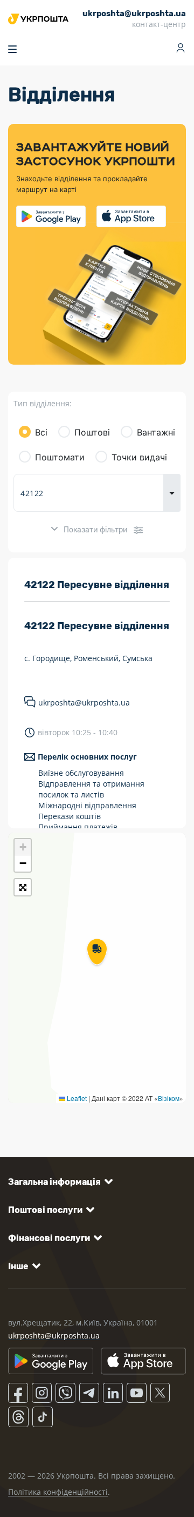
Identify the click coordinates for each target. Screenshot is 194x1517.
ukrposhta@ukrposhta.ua (84, 702)
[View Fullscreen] (23, 887)
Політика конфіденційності (58, 1492)
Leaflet (76, 1098)
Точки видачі (139, 457)
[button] (97, 953)
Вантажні (156, 432)
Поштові (92, 432)
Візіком (168, 1098)
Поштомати (60, 457)
